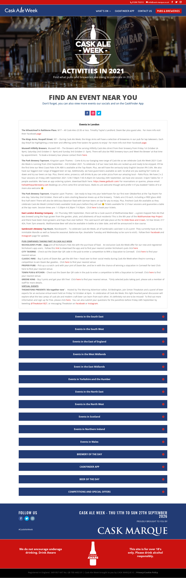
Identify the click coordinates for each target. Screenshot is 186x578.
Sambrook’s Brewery (32, 228)
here (84, 155)
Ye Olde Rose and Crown (133, 220)
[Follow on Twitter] (98, 113)
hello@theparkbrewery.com (35, 184)
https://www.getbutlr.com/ (106, 181)
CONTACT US (145, 11)
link (57, 248)
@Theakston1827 (39, 303)
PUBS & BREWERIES (168, 11)
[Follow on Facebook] (87, 113)
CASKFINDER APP (124, 11)
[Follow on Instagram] (93, 113)
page (38, 133)
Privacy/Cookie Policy (147, 572)
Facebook (155, 232)
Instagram (27, 235)
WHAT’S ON (102, 11)
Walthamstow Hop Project (149, 216)
